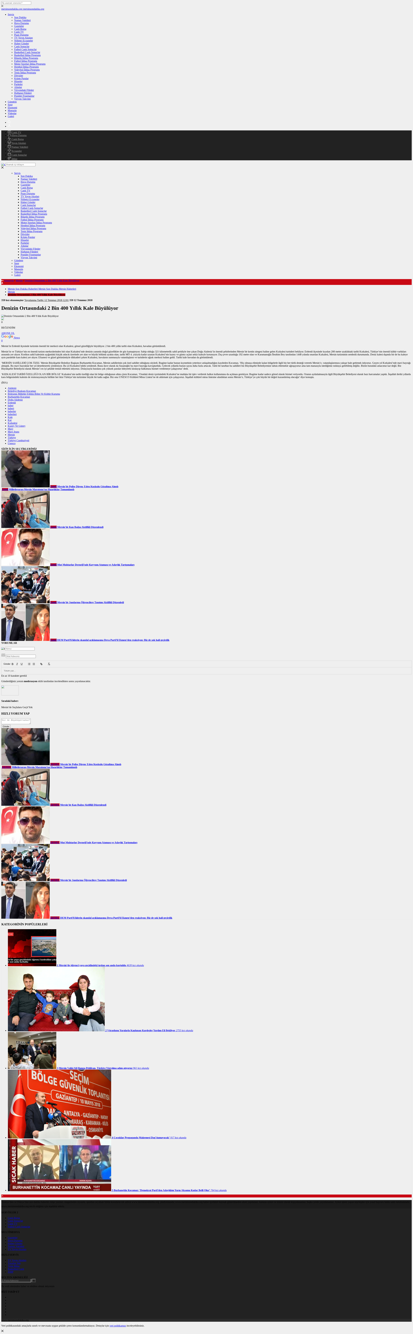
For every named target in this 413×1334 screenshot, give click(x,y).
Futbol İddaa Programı (25, 61)
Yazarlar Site (14, 1263)
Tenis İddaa (14, 1266)
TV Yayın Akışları (23, 37)
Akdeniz (12, 388)
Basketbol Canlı (16, 1269)
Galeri (11, 116)
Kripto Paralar (21, 78)
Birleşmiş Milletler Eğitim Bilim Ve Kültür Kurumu (34, 394)
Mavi (10, 428)
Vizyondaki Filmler (24, 90)
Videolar (12, 113)
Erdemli (12, 402)
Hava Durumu (21, 23)
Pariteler (18, 84)
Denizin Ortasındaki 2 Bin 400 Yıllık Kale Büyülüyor (52, 280)
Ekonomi (12, 107)
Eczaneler (16, 151)
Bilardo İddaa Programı (26, 58)
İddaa (14, 158)
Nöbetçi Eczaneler (23, 40)
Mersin (19, 280)
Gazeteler (19, 26)
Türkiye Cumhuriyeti (18, 440)
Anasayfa (9, 280)
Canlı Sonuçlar (21, 46)
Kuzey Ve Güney (16, 426)
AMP (10, 1271)
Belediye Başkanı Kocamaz (22, 391)
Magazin (12, 110)
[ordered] (29, 664)
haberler (12, 411)
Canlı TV (19, 32)
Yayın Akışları (18, 143)
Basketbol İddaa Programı (27, 55)
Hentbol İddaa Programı (26, 66)
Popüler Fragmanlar (24, 96)
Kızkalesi (12, 423)
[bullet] (33, 664)
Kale (10, 417)
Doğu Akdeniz (15, 399)
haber (10, 405)
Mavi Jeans (13, 431)
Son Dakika (20, 17)
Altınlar (18, 87)
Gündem (12, 101)
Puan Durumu (21, 34)
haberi (11, 408)
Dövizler (18, 75)
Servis (11, 14)
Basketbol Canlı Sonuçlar (27, 52)
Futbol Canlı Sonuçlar (25, 49)
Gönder (5, 664)
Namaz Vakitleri (22, 20)
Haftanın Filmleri (23, 93)
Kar (10, 420)
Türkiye (12, 437)
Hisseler (18, 81)
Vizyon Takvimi (22, 98)
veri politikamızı (118, 1325)
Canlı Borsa (20, 29)
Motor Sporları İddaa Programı (29, 64)
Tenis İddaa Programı (25, 72)
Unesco (11, 443)
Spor (10, 104)
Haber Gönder (21, 43)
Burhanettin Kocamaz (19, 396)
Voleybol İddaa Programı (27, 69)
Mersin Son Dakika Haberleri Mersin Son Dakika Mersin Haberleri (42, 288)
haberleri (12, 414)
